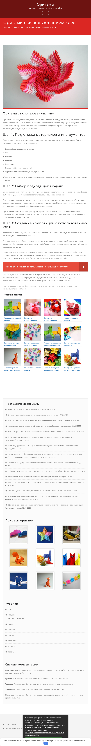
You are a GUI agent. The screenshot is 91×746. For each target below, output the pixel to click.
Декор (10, 609)
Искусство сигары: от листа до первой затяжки (27, 409)
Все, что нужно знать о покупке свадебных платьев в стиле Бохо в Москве (38, 491)
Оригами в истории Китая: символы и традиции (48, 678)
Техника (11, 646)
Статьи (11, 635)
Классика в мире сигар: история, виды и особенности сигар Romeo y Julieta (39, 420)
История (11, 624)
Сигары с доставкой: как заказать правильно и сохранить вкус (33, 415)
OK (46, 743)
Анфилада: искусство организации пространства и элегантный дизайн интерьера (42, 471)
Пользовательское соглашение (19, 728)
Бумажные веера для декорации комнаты (47, 689)
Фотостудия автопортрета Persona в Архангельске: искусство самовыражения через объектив (46, 482)
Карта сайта (10, 724)
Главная (6, 27)
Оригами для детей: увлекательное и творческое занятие (49, 684)
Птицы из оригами (18, 619)
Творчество (18, 27)
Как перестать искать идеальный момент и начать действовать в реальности (40, 426)
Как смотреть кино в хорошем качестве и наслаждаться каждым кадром (37, 477)
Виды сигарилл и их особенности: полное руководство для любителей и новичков (41, 431)
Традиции (12, 652)
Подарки (11, 629)
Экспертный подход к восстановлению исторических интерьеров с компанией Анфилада (44, 463)
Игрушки (11, 615)
